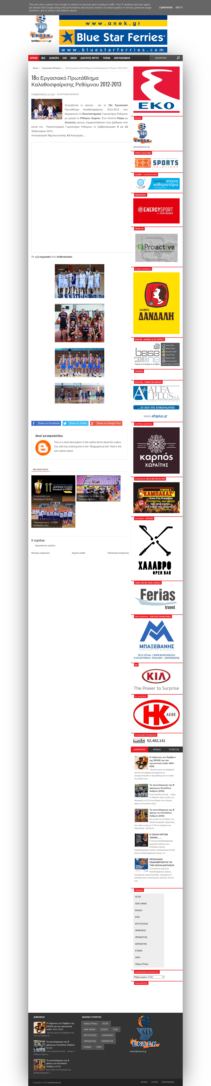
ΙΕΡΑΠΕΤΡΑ (141, 944)
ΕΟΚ (137, 917)
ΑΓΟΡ (138, 897)
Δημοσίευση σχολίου (45, 545)
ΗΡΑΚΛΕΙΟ (140, 930)
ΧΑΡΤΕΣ (154, 1082)
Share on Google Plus (109, 423)
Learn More (166, 7)
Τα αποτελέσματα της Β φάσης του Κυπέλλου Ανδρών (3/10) (57, 1063)
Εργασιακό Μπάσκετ (69, 94)
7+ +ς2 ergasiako (41, 257)
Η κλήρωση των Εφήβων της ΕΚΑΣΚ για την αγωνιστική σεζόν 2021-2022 (60, 1026)
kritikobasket (64, 257)
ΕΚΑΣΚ (138, 910)
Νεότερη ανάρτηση (40, 553)
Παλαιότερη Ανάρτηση (118, 553)
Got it (179, 7)
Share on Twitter (78, 423)
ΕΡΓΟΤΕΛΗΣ (141, 924)
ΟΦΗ (137, 957)
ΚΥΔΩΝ (138, 950)
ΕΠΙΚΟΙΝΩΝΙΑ (168, 1082)
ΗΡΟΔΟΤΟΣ (141, 937)
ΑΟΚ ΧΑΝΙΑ (141, 903)
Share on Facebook (48, 423)
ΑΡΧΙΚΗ (144, 1082)
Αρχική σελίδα (78, 553)
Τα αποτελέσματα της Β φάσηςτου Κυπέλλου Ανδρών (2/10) (60, 1045)
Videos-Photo (141, 964)
